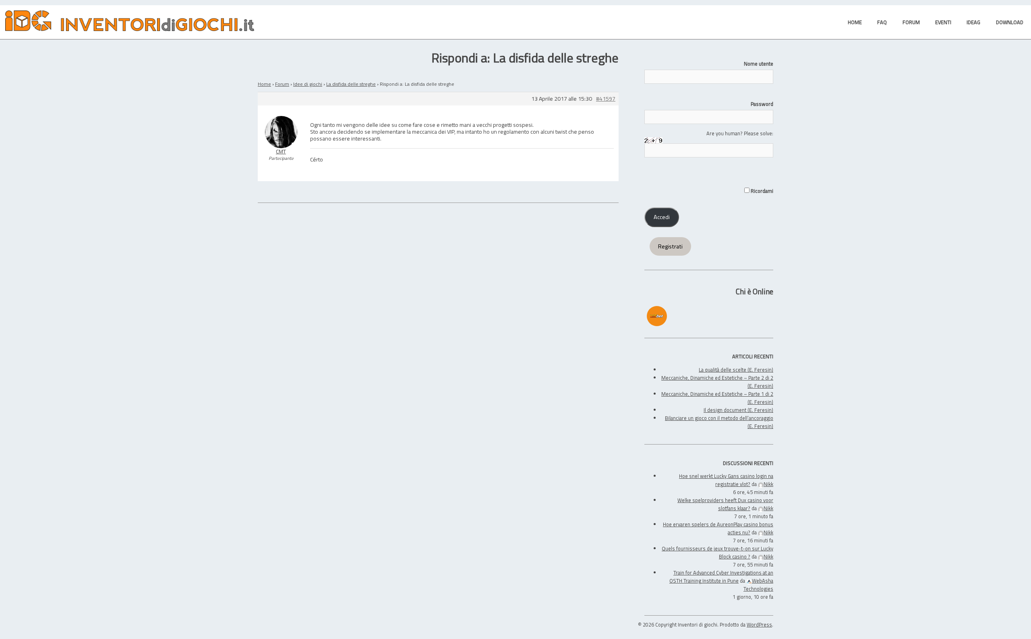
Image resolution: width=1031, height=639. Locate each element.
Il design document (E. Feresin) (738, 410)
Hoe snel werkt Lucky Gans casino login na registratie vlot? (726, 480)
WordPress (759, 624)
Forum (282, 84)
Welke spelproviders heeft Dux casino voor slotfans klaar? (725, 504)
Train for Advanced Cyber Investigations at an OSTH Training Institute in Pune (721, 577)
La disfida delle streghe (351, 84)
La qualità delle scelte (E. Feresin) (736, 370)
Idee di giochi (307, 84)
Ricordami (761, 191)
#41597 (605, 98)
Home (264, 84)
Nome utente (758, 64)
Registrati (670, 246)
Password (762, 104)
